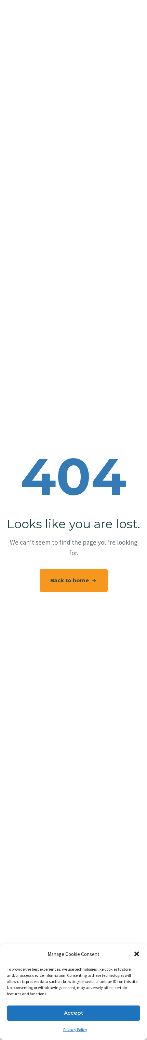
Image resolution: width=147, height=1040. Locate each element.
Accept (73, 1013)
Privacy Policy (75, 1029)
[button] (136, 953)
